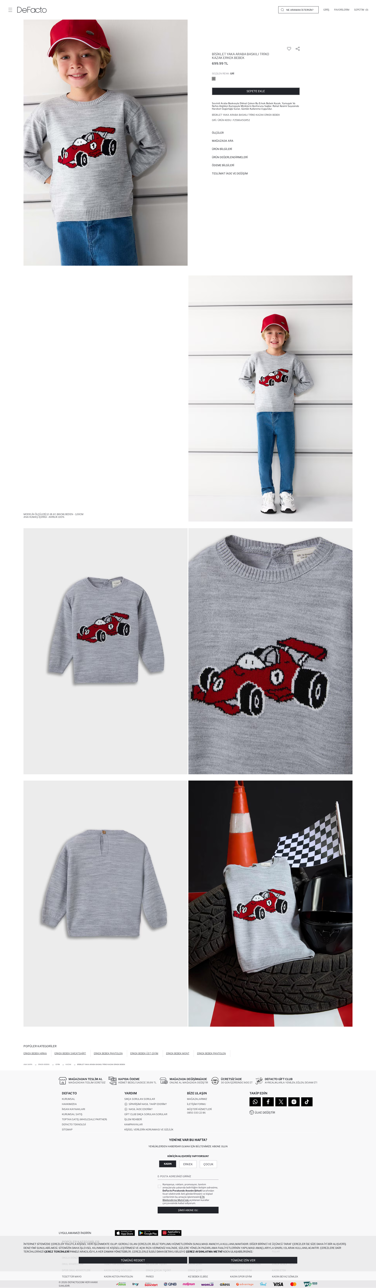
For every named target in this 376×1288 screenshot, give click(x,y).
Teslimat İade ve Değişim (230, 173)
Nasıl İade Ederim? (139, 1109)
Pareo (150, 1276)
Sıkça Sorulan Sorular (139, 1099)
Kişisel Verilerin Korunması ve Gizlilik (148, 1129)
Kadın (168, 1163)
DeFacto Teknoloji (74, 1124)
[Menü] (10, 9)
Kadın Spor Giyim (241, 1276)
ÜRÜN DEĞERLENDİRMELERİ (230, 157)
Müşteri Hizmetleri (199, 1109)
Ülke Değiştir (265, 1112)
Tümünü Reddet (133, 1260)
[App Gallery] (171, 1233)
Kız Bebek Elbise (198, 1276)
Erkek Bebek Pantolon (108, 1053)
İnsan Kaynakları (73, 1109)
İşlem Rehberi (133, 1119)
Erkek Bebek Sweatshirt (70, 1053)
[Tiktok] (307, 1101)
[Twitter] (281, 1101)
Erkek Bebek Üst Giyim (144, 1053)
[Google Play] (148, 1233)
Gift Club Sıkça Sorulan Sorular (145, 1114)
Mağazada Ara (222, 140)
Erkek (188, 1164)
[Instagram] (294, 1101)
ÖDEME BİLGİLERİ (223, 165)
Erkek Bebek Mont (177, 1053)
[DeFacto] (32, 10)
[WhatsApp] (255, 1101)
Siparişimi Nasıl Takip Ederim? (147, 1104)
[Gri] (213, 78)
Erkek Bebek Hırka (35, 1053)
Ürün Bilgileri (222, 149)
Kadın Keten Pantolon (118, 1276)
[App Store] (125, 1233)
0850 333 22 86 (196, 1112)
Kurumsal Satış (72, 1114)
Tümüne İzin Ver (243, 1260)
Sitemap (67, 1129)
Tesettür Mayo (71, 1276)
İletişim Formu (196, 1104)
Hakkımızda (69, 1104)
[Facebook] (268, 1101)
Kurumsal (68, 1099)
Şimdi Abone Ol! (188, 1210)
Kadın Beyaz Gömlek (285, 1276)
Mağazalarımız (197, 1099)
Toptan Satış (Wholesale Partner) (84, 1119)
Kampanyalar (133, 1124)
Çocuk (208, 1164)
